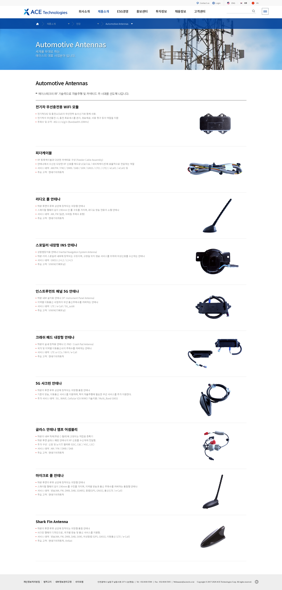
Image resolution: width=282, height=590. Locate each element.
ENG (233, 3)
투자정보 (161, 11)
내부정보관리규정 (63, 582)
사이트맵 (79, 582)
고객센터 (199, 11)
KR (245, 3)
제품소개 (103, 11)
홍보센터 (142, 11)
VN (257, 3)
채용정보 (180, 11)
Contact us (204, 3)
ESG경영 (122, 11)
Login (218, 3)
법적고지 (47, 582)
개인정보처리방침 (32, 582)
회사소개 (84, 11)
